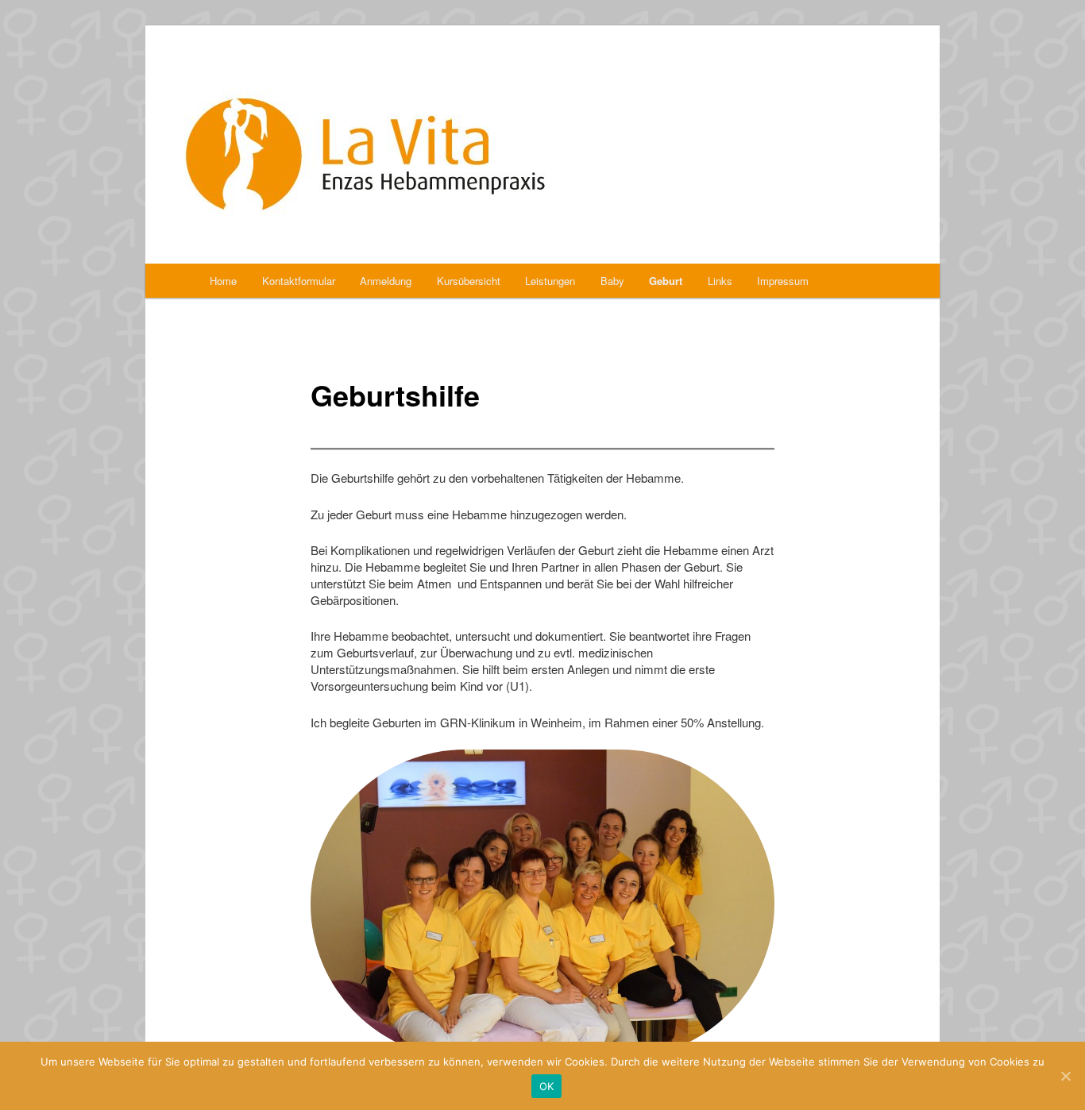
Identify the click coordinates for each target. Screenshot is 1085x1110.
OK (546, 1086)
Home (223, 280)
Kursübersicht (468, 280)
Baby (612, 280)
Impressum (783, 280)
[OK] (1065, 1076)
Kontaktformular (298, 280)
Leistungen (550, 280)
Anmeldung (385, 280)
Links (720, 280)
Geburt (665, 280)
